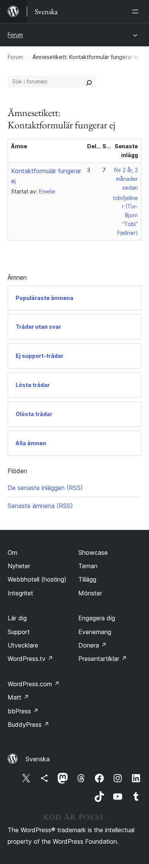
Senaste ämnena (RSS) (40, 506)
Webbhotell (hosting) (37, 579)
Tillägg (87, 579)
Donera (92, 645)
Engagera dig (96, 618)
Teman (87, 566)
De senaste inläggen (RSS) (45, 488)
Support (19, 632)
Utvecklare (23, 645)
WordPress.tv (30, 658)
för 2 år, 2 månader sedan (126, 179)
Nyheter (19, 566)
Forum (15, 34)
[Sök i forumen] (89, 81)
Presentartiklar (102, 658)
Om (12, 552)
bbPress (23, 711)
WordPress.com (34, 684)
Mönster (90, 593)
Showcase (93, 552)
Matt (18, 697)
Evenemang (94, 632)
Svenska (38, 759)
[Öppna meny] (137, 11)
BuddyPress (28, 724)
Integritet (20, 593)
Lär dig (17, 618)
